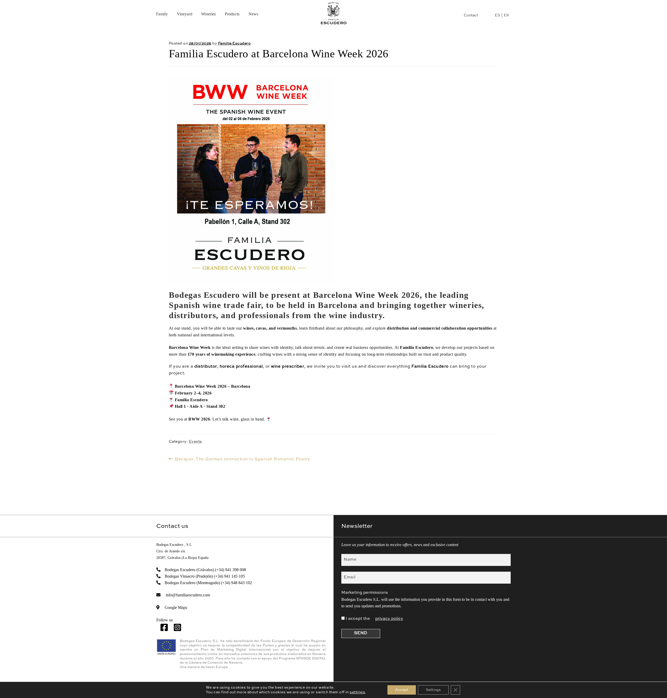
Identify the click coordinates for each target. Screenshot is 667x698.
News (253, 14)
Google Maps (176, 607)
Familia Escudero (234, 43)
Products (232, 14)
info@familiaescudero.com (188, 595)
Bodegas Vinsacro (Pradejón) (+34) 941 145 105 (205, 576)
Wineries (208, 14)
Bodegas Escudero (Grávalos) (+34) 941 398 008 (205, 569)
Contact (471, 15)
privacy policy (389, 619)
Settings (433, 690)
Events (195, 441)
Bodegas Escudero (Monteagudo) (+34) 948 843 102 (208, 582)
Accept (401, 690)
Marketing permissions (364, 593)
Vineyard (184, 14)
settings (357, 692)
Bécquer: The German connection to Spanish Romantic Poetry (242, 459)
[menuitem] (497, 15)
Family (162, 14)
